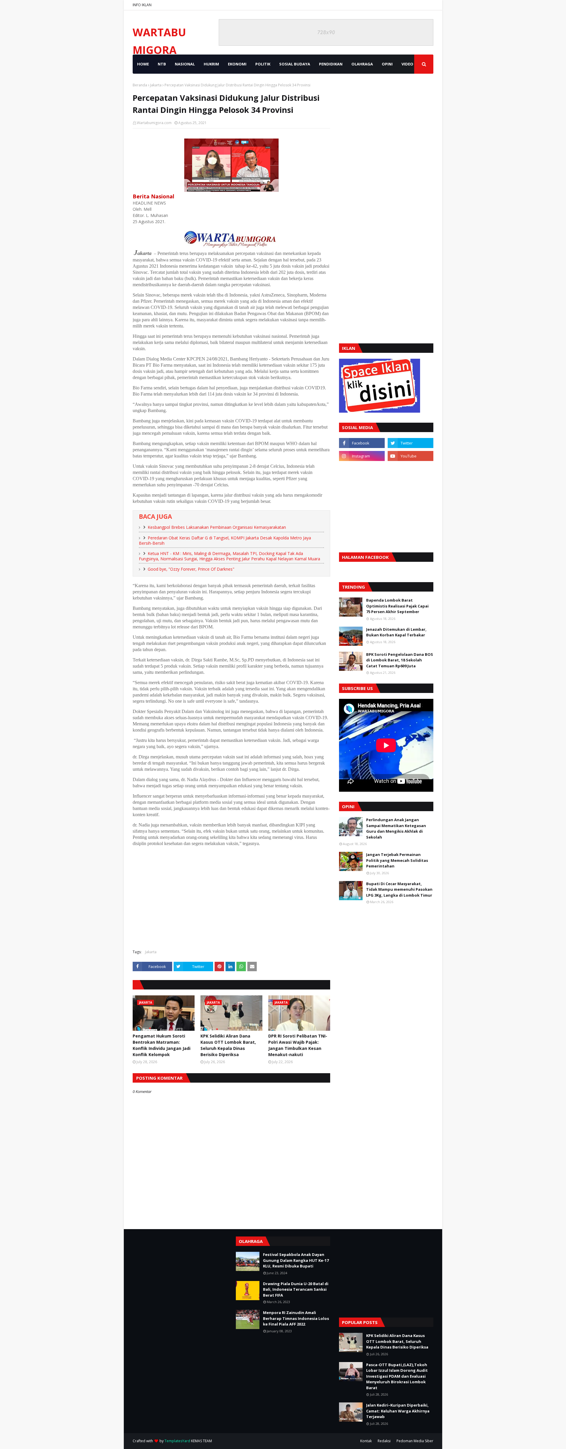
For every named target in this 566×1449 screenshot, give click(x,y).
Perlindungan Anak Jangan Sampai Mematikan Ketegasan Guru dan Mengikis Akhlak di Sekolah (396, 828)
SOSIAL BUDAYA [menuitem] (294, 64)
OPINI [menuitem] (387, 64)
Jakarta (156, 85)
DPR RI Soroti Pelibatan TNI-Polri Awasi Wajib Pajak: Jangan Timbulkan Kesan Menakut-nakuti (297, 1045)
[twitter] (410, 443)
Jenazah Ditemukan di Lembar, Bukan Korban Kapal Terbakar (396, 632)
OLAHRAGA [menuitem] (362, 64)
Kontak (366, 1440)
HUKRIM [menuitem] (211, 64)
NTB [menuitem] (162, 64)
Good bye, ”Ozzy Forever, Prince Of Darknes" (191, 569)
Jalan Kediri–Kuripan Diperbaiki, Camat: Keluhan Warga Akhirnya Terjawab (398, 1410)
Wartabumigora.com (154, 122)
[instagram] (362, 456)
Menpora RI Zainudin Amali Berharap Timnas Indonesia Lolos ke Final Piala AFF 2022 (296, 1318)
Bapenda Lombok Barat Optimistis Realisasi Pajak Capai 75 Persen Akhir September (397, 605)
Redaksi (384, 1440)
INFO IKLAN (142, 4)
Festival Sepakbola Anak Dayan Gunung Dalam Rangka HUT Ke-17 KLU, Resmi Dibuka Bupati (296, 1260)
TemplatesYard (177, 1440)
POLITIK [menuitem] (262, 64)
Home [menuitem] (143, 64)
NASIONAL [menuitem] (185, 64)
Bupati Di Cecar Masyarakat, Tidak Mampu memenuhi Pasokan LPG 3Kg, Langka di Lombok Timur (399, 889)
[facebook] (362, 443)
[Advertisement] (231, 902)
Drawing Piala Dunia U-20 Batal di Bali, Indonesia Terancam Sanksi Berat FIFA (295, 1289)
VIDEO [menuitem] (407, 64)
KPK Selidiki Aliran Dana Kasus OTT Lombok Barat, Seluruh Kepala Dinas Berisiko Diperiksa (228, 1045)
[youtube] (410, 456)
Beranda (140, 85)
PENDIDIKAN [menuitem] (331, 64)
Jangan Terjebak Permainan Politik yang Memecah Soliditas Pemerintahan (397, 860)
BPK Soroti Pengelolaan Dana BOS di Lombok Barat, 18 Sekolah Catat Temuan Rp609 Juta (399, 660)
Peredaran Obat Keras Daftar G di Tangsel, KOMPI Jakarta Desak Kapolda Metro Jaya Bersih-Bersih (225, 540)
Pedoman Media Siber (414, 1440)
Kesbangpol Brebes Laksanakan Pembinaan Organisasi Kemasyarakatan (217, 527)
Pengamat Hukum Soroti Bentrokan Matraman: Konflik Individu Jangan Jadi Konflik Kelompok (161, 1045)
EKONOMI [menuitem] (237, 64)
